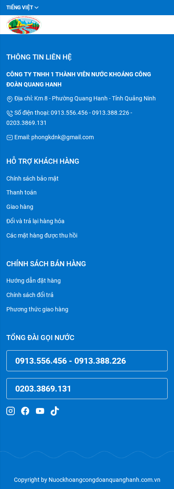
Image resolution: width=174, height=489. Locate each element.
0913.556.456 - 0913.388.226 (70, 361)
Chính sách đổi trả (30, 295)
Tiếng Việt (19, 8)
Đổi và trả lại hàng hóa (35, 221)
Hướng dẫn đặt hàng (33, 280)
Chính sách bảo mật (32, 178)
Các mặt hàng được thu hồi (41, 235)
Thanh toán (21, 192)
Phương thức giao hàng (37, 309)
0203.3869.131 (43, 389)
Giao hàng (19, 206)
